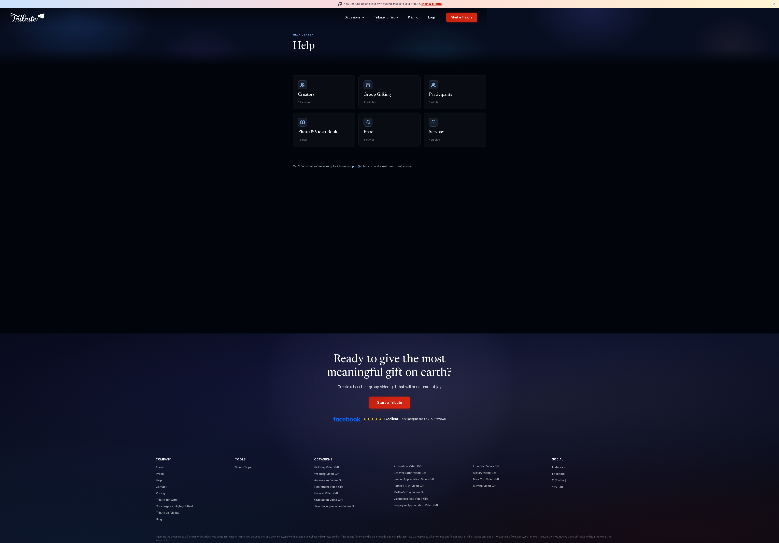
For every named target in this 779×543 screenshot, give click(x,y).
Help (159, 480)
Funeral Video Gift (326, 493)
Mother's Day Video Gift (409, 492)
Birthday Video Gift (326, 467)
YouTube (558, 487)
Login (432, 17)
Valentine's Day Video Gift (411, 499)
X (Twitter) (559, 480)
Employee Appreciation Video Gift (416, 505)
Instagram (559, 467)
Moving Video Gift (484, 486)
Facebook (558, 474)
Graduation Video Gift (328, 500)
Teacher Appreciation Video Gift (335, 506)
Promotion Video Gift (408, 466)
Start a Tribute (431, 3)
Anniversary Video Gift (328, 480)
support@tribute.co (360, 166)
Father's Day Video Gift (409, 486)
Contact (161, 487)
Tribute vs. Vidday (167, 513)
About (160, 467)
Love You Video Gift (486, 466)
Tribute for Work (386, 17)
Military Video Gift (484, 473)
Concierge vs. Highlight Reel (174, 506)
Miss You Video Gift (486, 479)
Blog (159, 519)
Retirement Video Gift (328, 487)
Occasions (352, 17)
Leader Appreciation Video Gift (414, 479)
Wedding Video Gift (326, 474)
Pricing (413, 17)
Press (160, 474)
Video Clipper (244, 467)
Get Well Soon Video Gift (410, 473)
